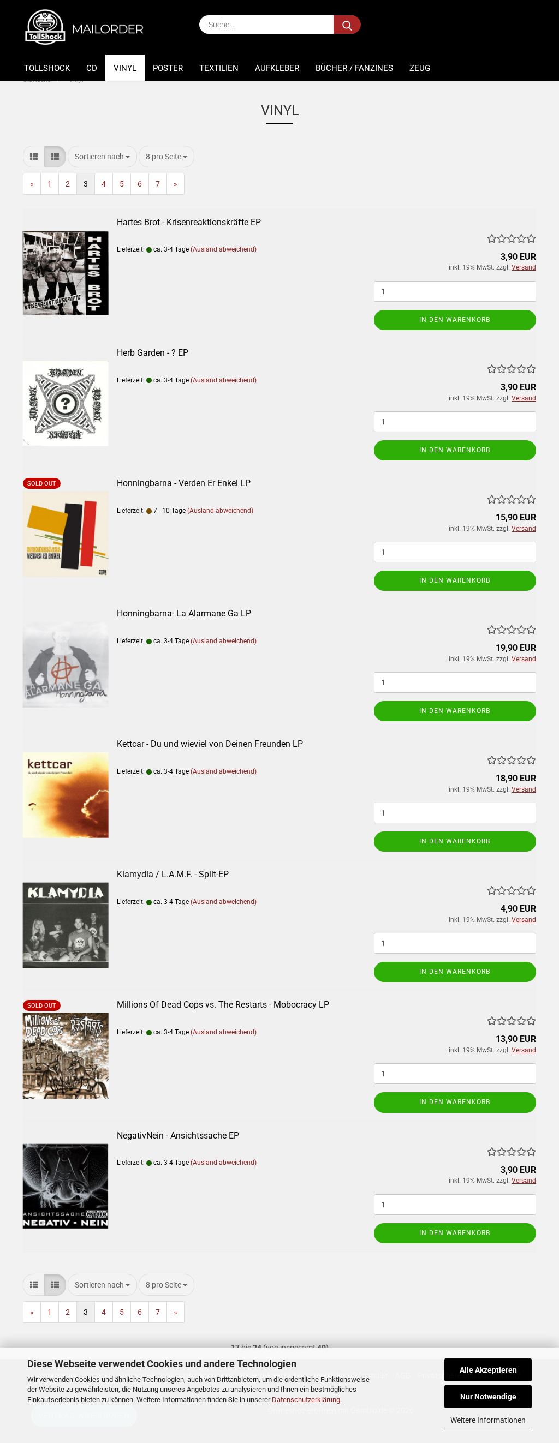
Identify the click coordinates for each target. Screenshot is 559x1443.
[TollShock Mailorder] (90, 27)
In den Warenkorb (454, 320)
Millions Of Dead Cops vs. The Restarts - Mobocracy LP (223, 1004)
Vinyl (125, 68)
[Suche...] (347, 24)
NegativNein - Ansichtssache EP (178, 1135)
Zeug (419, 68)
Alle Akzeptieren (488, 1370)
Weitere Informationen (488, 1420)
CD (91, 68)
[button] (34, 156)
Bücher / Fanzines (354, 68)
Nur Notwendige (488, 1396)
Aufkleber (277, 68)
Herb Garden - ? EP (152, 353)
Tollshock (47, 68)
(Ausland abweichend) (224, 249)
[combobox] (102, 156)
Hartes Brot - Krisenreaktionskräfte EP (189, 222)
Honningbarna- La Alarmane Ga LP (184, 613)
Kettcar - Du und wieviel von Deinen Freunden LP (210, 744)
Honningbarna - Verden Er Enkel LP (184, 483)
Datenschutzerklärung (306, 1400)
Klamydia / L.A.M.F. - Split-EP (173, 874)
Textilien (219, 68)
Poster (168, 68)
